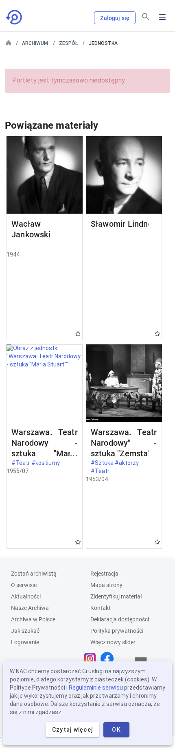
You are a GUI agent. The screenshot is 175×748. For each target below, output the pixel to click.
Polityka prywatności (116, 630)
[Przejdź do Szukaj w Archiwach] (14, 17)
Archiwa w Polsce (33, 619)
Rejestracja (104, 573)
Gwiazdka (78, 333)
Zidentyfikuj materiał (116, 596)
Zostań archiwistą (34, 573)
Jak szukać (25, 630)
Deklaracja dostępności (119, 619)
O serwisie (24, 585)
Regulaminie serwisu (96, 687)
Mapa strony (106, 585)
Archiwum (35, 43)
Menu (162, 17)
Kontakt (100, 608)
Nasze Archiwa (30, 608)
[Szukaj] (145, 16)
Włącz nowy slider (113, 642)
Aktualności (26, 596)
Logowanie (25, 642)
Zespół (68, 43)
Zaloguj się (114, 18)
